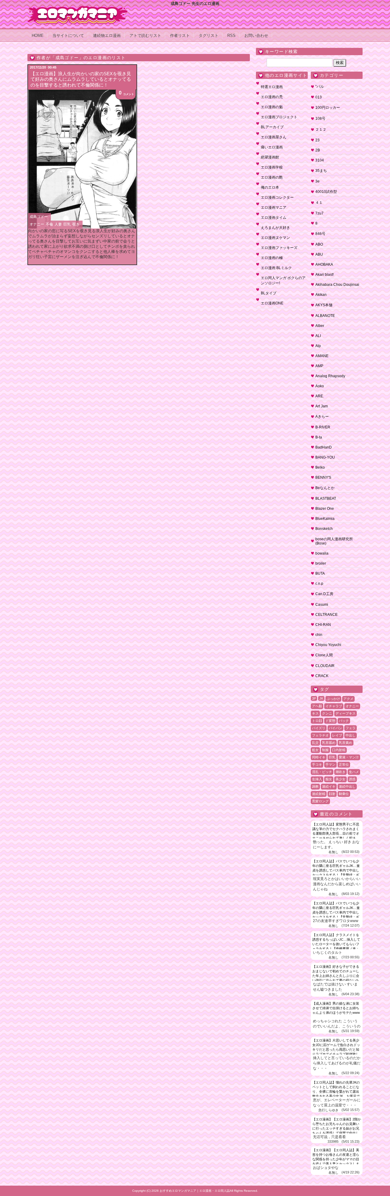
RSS (231, 35)
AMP (319, 366)
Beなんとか (325, 488)
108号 (320, 118)
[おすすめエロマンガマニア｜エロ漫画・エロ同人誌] (77, 8)
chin (318, 635)
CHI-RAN (323, 624)
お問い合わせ (256, 35)
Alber (319, 326)
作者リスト (180, 35)
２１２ (320, 129)
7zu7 (319, 213)
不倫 (49, 224)
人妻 (58, 224)
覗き (76, 224)
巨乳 (67, 224)
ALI (318, 336)
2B (317, 150)
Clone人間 (324, 655)
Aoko (319, 386)
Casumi (321, 604)
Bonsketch (324, 529)
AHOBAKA (324, 264)
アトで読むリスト (145, 35)
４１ (319, 202)
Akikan (321, 294)
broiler (320, 563)
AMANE (321, 356)
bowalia (321, 553)
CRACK (321, 676)
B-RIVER (322, 427)
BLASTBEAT (325, 498)
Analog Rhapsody (330, 376)
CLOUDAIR (325, 666)
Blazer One (324, 508)
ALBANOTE (325, 316)
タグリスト (208, 35)
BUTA (320, 573)
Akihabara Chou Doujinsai (337, 284)
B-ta (318, 437)
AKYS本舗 (323, 305)
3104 (319, 160)
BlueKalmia (325, 518)
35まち (321, 170)
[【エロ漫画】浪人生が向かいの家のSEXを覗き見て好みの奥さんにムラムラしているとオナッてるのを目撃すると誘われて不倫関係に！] (82, 159)
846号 (320, 234)
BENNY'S (323, 477)
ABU (319, 254)
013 (318, 97)
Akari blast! (324, 274)
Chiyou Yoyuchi (328, 645)
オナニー (37, 224)
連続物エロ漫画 (107, 35)
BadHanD (323, 447)
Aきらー (322, 416)
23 (317, 140)
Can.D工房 (324, 594)
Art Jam (321, 406)
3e (317, 181)
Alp (318, 346)
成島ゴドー (39, 217)
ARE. (319, 396)
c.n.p (319, 583)
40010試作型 (326, 191)
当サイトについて (68, 35)
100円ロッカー (327, 107)
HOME (38, 35)
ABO (319, 244)
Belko (320, 467)
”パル (319, 86)
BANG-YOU (325, 457)
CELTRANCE (326, 614)
